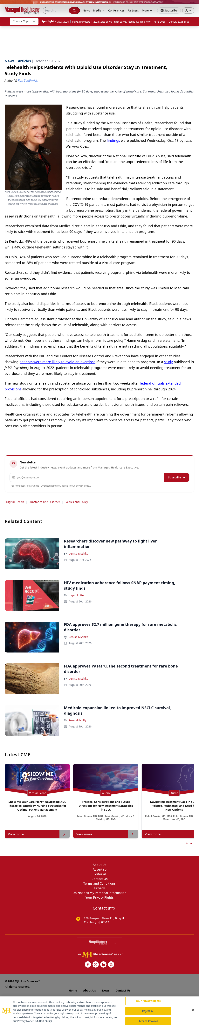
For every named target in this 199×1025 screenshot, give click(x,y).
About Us (99, 865)
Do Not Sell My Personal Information (99, 893)
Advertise (99, 869)
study (168, 361)
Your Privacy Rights (100, 897)
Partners (133, 10)
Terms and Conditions (99, 883)
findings (113, 140)
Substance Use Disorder (44, 502)
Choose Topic (21, 21)
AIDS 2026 (63, 21)
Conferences (116, 10)
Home (73, 990)
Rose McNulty (77, 720)
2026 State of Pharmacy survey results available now (121, 21)
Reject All (148, 1011)
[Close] (193, 1010)
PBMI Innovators (81, 21)
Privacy (99, 888)
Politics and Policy (76, 502)
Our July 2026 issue (179, 21)
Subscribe (174, 477)
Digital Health (15, 502)
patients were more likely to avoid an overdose (57, 361)
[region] (99, 1010)
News (86, 10)
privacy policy (83, 485)
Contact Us (100, 879)
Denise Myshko (78, 553)
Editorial (99, 874)
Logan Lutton (77, 595)
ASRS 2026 (159, 21)
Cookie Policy (43, 1021)
